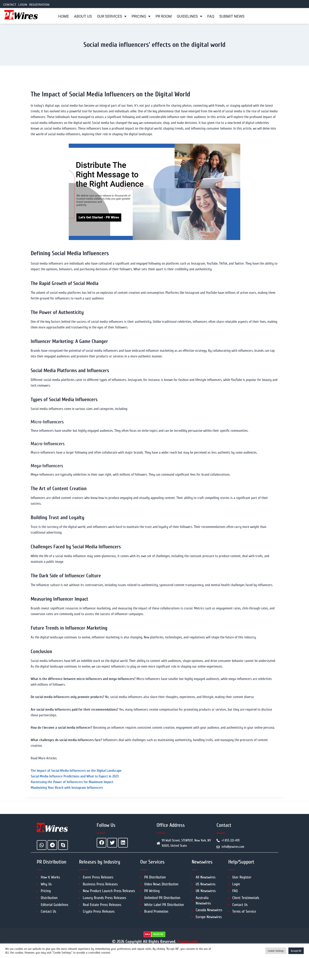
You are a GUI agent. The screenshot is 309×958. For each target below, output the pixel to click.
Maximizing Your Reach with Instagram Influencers (67, 788)
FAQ (210, 16)
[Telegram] (52, 845)
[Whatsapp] (41, 845)
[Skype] (63, 845)
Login (22, 5)
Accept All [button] (296, 950)
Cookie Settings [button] (276, 950)
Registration (39, 5)
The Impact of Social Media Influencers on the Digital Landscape (76, 771)
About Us (83, 16)
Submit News (231, 16)
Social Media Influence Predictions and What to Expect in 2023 (75, 776)
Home (63, 16)
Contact (9, 5)
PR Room (164, 16)
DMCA (147, 934)
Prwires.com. (187, 941)
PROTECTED (158, 934)
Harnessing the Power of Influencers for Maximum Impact (72, 782)
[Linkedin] (123, 843)
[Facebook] (101, 843)
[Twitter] (112, 843)
